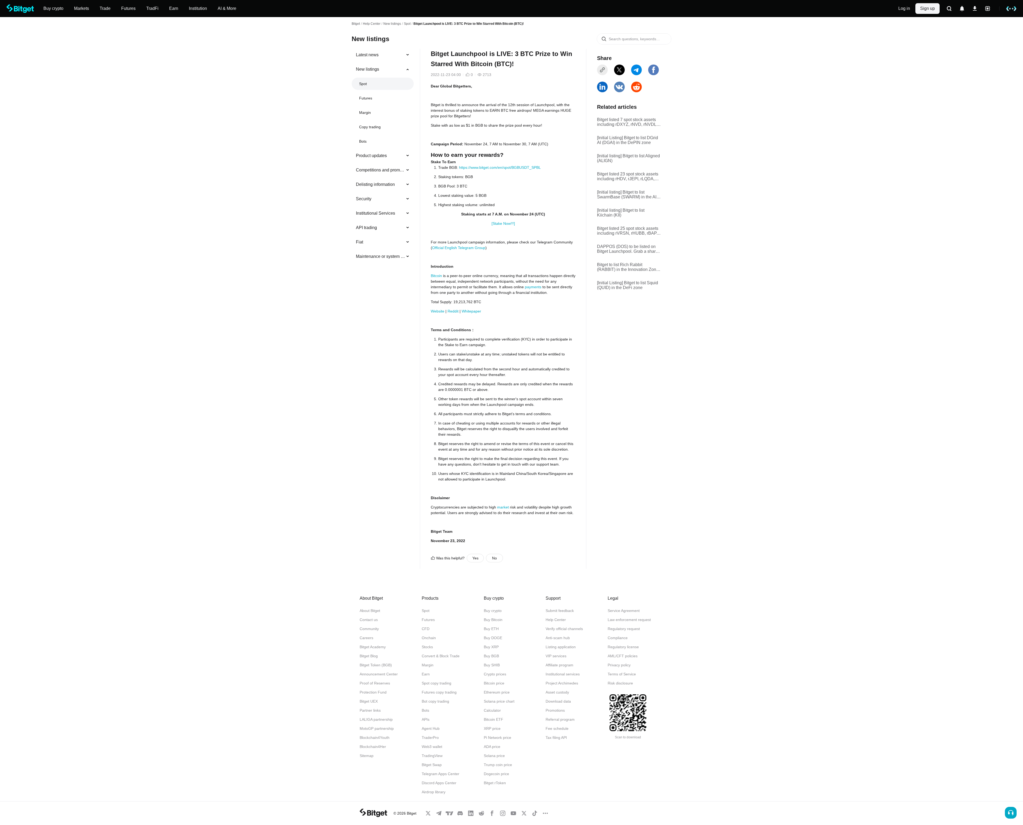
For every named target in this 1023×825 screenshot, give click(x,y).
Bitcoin (436, 276)
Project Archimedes (562, 683)
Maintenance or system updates (380, 256)
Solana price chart (499, 701)
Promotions (555, 710)
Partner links (370, 710)
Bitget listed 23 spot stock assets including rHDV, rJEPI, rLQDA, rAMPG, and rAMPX (627, 176)
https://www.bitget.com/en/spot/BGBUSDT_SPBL (500, 167)
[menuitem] (383, 55)
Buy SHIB (492, 665)
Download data (558, 701)
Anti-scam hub (558, 638)
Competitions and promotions (380, 170)
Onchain (429, 638)
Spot (407, 24)
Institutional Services (375, 213)
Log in (904, 8)
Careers (366, 638)
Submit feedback (560, 610)
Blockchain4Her (373, 746)
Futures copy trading (439, 692)
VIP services (556, 656)
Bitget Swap (432, 765)
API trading (366, 227)
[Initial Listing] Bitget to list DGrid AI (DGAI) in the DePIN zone (627, 140)
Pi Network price (497, 737)
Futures (365, 98)
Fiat (359, 242)
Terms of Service (622, 674)
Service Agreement (624, 610)
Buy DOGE (493, 638)
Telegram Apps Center (440, 774)
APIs (425, 719)
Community (369, 629)
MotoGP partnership (377, 728)
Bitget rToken (495, 783)
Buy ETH (491, 629)
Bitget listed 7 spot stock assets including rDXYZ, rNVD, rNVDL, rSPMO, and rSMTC (627, 122)
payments (533, 287)
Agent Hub (431, 728)
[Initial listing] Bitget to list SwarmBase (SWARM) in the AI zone (626, 194)
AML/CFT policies (623, 656)
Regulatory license (623, 647)
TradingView (432, 756)
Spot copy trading (436, 683)
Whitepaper (471, 311)
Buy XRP (491, 647)
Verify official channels (564, 629)
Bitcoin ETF (493, 719)
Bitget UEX (369, 701)
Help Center (556, 620)
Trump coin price (498, 765)
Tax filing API (556, 737)
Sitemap (367, 756)
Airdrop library (433, 792)
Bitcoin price (494, 683)
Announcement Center (379, 674)
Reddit (453, 311)
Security (363, 199)
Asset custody (557, 692)
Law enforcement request (629, 620)
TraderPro (430, 737)
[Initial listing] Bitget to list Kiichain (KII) (620, 212)
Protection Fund (373, 692)
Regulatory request (624, 629)
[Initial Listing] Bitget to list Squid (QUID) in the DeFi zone (627, 285)
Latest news (367, 55)
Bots (363, 141)
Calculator (492, 710)
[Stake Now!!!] (503, 223)
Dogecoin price (496, 774)
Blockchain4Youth (374, 737)
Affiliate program (559, 665)
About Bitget (370, 610)
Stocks (427, 647)
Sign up (927, 8)
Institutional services (563, 674)
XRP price (492, 728)
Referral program (560, 719)
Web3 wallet (432, 746)
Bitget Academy (373, 647)
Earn (426, 674)
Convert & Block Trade (441, 656)
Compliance (618, 638)
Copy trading (370, 127)
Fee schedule (557, 728)
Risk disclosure (620, 683)
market (503, 507)
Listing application (561, 647)
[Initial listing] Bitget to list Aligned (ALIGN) (628, 158)
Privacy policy (619, 665)
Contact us (369, 620)
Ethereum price (497, 692)
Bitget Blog (369, 656)
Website (437, 311)
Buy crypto (493, 610)
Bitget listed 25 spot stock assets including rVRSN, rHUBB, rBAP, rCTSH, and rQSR (627, 231)
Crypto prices (495, 674)
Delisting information (375, 184)
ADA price (492, 746)
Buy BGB (491, 656)
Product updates (371, 155)
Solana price (494, 756)
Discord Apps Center (439, 783)
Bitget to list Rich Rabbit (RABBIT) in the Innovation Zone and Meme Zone (628, 267)
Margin (365, 112)
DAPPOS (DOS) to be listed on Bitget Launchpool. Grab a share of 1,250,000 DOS (627, 249)
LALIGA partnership (376, 719)
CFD (425, 629)
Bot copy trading (435, 701)
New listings (392, 24)
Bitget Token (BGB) (376, 665)
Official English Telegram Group (458, 248)
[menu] (382, 157)
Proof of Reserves (375, 683)
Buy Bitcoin (493, 620)
